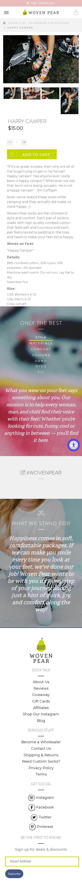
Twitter (45, 817)
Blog (41, 721)
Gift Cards (41, 701)
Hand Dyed (41, 363)
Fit (41, 372)
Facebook (45, 807)
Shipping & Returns (41, 755)
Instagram (45, 797)
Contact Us (41, 748)
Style (41, 337)
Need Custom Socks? (41, 761)
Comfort (41, 349)
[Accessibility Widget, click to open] (73, 445)
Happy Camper (27, 121)
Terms (41, 774)
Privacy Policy (41, 768)
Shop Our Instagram (41, 714)
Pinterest (45, 826)
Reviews (41, 688)
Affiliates (41, 708)
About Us (41, 682)
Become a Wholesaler (41, 742)
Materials (41, 343)
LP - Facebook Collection (45, 22)
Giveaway (41, 695)
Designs (41, 355)
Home (13, 22)
